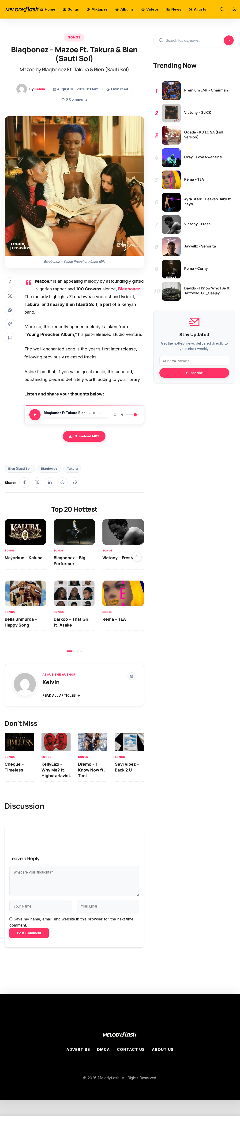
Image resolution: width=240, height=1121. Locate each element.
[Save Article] (10, 338)
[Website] (131, 676)
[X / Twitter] (37, 482)
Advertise (78, 1049)
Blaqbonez (49, 468)
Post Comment (29, 933)
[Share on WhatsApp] (10, 310)
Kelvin (39, 89)
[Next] (137, 556)
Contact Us (131, 1049)
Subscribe (194, 373)
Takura (72, 468)
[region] (74, 585)
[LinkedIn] (50, 482)
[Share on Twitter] (10, 296)
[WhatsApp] (62, 482)
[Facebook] (24, 482)
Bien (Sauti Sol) (20, 468)
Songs (74, 37)
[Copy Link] (10, 324)
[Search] (222, 9)
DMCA (103, 1049)
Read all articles (59, 695)
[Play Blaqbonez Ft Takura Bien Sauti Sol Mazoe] (35, 414)
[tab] (69, 651)
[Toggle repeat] (115, 414)
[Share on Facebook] (10, 282)
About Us (163, 1049)
